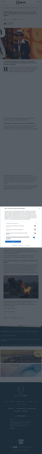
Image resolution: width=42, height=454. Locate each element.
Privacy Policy (27, 245)
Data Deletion (14, 245)
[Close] (40, 209)
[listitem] (21, 223)
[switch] (34, 226)
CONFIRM (13, 241)
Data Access (21, 245)
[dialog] (21, 227)
